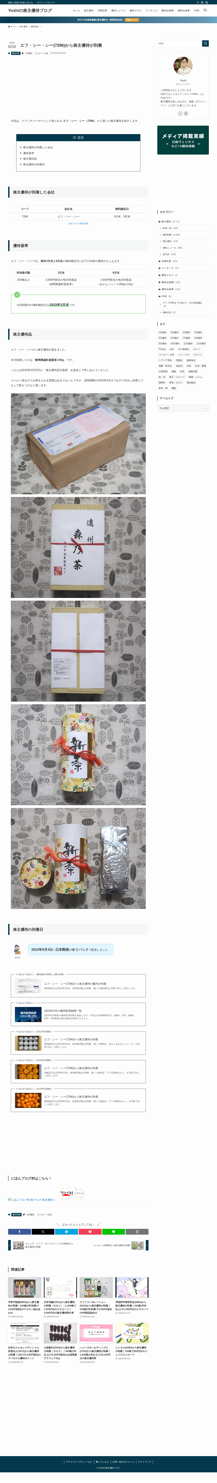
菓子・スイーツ (177, 377)
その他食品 (183, 349)
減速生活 (169, 312)
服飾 (174, 371)
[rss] (206, 2)
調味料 (162, 382)
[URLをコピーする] (137, 1232)
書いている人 (102, 1462)
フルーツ (197, 354)
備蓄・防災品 (165, 366)
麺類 (174, 388)
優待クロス (169, 275)
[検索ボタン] (205, 10)
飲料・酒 (163, 388)
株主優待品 (30, 158)
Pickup (162, 349)
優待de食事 (171, 289)
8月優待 (198, 338)
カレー (196, 349)
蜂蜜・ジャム (195, 377)
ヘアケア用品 (165, 360)
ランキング (170, 268)
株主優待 (170, 221)
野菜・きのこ (176, 382)
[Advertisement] (78, 84)
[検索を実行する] (205, 43)
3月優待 (28, 53)
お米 (172, 349)
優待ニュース (172, 248)
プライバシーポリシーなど (79, 1462)
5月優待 (162, 338)
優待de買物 (171, 282)
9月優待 (162, 343)
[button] (19, 1232)
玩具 (182, 371)
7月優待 (186, 338)
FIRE (166, 296)
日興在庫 (169, 261)
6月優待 (174, 338)
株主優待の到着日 (34, 164)
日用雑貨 (163, 371)
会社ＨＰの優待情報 (78, 223)
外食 (189, 366)
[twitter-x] (198, 2)
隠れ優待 (170, 241)
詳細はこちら (132, 20)
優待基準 (28, 153)
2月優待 (174, 332)
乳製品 (179, 360)
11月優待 (188, 343)
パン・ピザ (183, 354)
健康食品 (191, 360)
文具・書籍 (200, 366)
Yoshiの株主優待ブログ (30, 10)
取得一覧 (170, 228)
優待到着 (15, 53)
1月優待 (162, 332)
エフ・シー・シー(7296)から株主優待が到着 (71, 1039)
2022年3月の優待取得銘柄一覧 (63, 1010)
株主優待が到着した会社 (38, 147)
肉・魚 (162, 377)
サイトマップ (144, 1462)
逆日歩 (169, 254)
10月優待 (175, 343)
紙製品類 (193, 371)
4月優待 (198, 332)
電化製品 (191, 382)
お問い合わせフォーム (123, 1462)
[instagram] (202, 2)
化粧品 (179, 366)
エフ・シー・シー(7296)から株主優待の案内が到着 (75, 983)
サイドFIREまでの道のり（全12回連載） (183, 304)
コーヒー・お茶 (41, 53)
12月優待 (201, 343)
